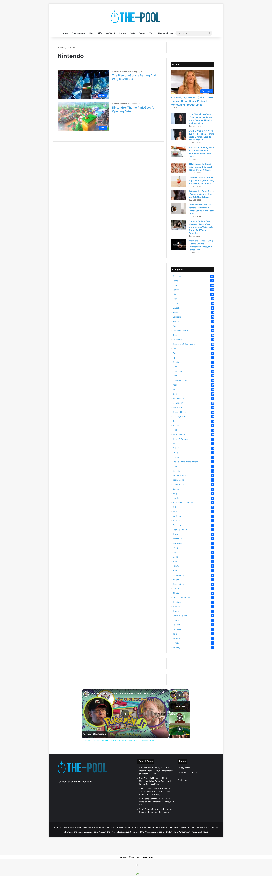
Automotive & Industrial (183, 502)
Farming (176, 647)
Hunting (176, 607)
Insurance (177, 543)
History (176, 643)
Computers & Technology (184, 344)
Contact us (182, 780)
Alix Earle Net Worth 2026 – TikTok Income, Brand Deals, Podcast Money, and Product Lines (192, 101)
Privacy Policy (184, 768)
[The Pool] (136, 16)
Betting (176, 389)
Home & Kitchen (165, 33)
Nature (176, 588)
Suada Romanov (120, 71)
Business (177, 276)
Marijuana (177, 516)
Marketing (177, 339)
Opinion (176, 620)
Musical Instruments (182, 597)
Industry (176, 471)
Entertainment (78, 33)
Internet (176, 511)
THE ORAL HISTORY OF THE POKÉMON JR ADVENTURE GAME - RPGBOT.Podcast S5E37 (124, 693)
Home (65, 33)
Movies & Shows (180, 475)
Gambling (177, 317)
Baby (175, 493)
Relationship (178, 398)
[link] (86, 694)
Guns (175, 570)
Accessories (178, 575)
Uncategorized (179, 416)
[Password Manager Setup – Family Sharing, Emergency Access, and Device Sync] (178, 244)
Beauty (142, 33)
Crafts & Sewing (180, 616)
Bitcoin (176, 593)
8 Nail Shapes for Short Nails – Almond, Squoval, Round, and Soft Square (200, 167)
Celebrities (177, 448)
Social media (178, 480)
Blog (175, 394)
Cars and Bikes (179, 412)
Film (174, 552)
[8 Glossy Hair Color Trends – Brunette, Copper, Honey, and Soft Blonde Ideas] (178, 195)
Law (174, 348)
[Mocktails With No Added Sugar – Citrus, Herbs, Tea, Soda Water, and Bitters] (178, 181)
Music (175, 453)
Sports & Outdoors (181, 439)
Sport (175, 335)
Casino (176, 290)
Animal (176, 425)
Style (132, 33)
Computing (177, 371)
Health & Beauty (180, 530)
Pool (175, 385)
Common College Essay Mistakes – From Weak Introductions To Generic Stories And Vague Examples (201, 227)
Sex (174, 421)
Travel (175, 303)
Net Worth (110, 33)
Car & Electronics (180, 330)
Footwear (177, 629)
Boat (175, 561)
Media (175, 557)
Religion (176, 634)
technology (178, 403)
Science (176, 625)
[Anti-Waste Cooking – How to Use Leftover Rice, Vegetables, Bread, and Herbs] (178, 151)
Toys (175, 466)
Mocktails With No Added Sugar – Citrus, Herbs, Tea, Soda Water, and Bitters (201, 180)
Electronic (177, 489)
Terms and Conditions (187, 772)
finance (176, 321)
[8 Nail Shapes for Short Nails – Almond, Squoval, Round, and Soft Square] (178, 168)
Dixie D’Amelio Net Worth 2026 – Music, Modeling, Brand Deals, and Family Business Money (155, 781)
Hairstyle (177, 566)
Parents (176, 520)
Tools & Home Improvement (185, 462)
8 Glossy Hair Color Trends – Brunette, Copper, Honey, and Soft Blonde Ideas (201, 194)
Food (91, 33)
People (122, 33)
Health (175, 285)
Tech (151, 33)
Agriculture (177, 539)
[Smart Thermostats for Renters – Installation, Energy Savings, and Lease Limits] (178, 208)
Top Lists (177, 525)
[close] (137, 865)
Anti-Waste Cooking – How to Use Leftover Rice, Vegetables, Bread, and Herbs (156, 802)
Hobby (175, 430)
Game (175, 312)
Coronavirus (178, 584)
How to (176, 498)
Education (177, 308)
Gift (174, 507)
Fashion (176, 326)
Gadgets (176, 638)
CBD (175, 367)
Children (176, 457)
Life (100, 33)
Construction (178, 484)
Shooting (177, 602)
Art (174, 444)
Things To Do (179, 548)
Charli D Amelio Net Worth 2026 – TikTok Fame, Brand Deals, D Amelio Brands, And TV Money (155, 791)
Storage (176, 611)
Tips (174, 358)
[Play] (180, 718)
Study (175, 534)
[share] (163, 692)
